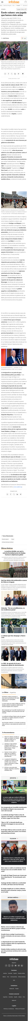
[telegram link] (19, 965)
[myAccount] (25, 2)
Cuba (12, 539)
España (15, 973)
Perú (8, 976)
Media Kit (14, 1000)
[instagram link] (12, 965)
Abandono (24, 5)
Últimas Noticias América (7, 542)
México (4, 976)
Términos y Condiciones (8, 1008)
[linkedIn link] (22, 965)
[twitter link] (9, 965)
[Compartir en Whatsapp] (5, 73)
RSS (14, 980)
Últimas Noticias (21, 976)
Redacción (11, 988)
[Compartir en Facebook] (8, 73)
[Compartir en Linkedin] (15, 73)
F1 (20, 5)
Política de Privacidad (20, 1008)
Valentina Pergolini (6, 5)
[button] (2, 2)
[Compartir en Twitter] (11, 73)
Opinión (3, 9)
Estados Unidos (21, 973)
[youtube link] (15, 965)
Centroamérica (13, 976)
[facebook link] (6, 965)
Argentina (5, 997)
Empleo (17, 988)
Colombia (10, 973)
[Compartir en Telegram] (18, 73)
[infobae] (14, 2)
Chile (12, 5)
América (5, 973)
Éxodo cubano (5, 539)
